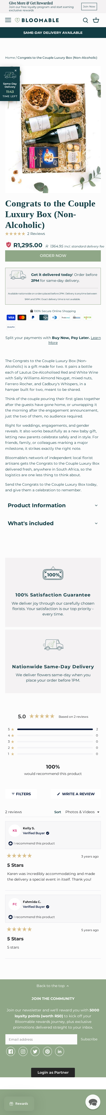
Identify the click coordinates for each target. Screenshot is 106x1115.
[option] (53, 129)
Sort (58, 812)
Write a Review (81, 795)
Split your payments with (53, 340)
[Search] (85, 20)
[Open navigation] (8, 20)
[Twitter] (35, 1051)
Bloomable (33, 1084)
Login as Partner (53, 1072)
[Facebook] (10, 1051)
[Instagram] (23, 1051)
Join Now (89, 6)
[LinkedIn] (59, 1051)
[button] (25, 234)
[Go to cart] (96, 19)
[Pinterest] (47, 1051)
